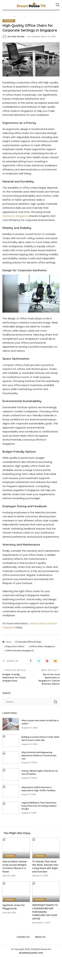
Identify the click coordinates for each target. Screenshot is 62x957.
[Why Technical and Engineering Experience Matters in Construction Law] (10, 757)
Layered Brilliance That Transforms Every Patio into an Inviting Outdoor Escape (39, 805)
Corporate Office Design (28, 642)
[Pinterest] (47, 661)
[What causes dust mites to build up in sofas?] (10, 724)
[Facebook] (30, 661)
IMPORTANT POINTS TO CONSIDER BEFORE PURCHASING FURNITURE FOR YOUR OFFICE (45, 912)
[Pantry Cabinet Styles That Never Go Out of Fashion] (10, 774)
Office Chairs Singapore (42, 646)
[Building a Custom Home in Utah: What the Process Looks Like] (10, 740)
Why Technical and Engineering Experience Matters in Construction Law (38, 755)
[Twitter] (39, 661)
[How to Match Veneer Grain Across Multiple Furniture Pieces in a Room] (16, 848)
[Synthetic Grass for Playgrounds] (16, 891)
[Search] (58, 5)
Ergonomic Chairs (15, 646)
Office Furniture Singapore (19, 650)
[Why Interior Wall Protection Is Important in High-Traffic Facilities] (10, 791)
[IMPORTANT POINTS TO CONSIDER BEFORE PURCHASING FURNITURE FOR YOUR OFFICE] (46, 891)
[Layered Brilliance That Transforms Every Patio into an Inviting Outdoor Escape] (10, 808)
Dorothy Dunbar (16, 36)
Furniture (8, 21)
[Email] (55, 661)
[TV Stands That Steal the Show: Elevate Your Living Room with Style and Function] (46, 848)
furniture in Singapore (15, 216)
